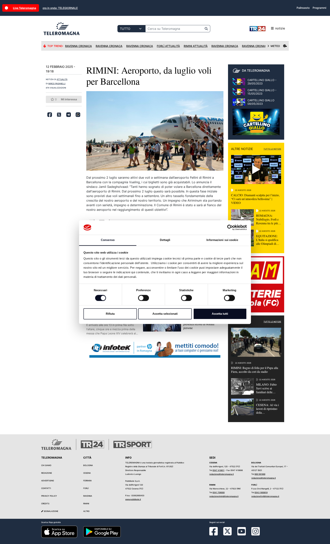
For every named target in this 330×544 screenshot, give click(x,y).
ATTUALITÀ (62, 79)
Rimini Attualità (196, 46)
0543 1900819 (261, 492)
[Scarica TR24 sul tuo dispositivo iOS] (59, 531)
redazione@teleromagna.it (221, 474)
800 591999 (260, 474)
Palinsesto (303, 7)
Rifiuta (110, 313)
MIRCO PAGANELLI (57, 83)
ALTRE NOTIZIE (242, 149)
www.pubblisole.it (133, 499)
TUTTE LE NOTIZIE (272, 149)
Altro (86, 511)
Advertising (47, 480)
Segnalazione (50, 511)
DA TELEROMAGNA (256, 70)
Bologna (88, 465)
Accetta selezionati (165, 313)
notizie (280, 28)
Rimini (86, 503)
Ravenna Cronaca (78, 46)
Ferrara (87, 480)
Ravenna (87, 496)
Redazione (46, 473)
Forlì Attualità (168, 46)
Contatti (46, 488)
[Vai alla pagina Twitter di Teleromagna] (227, 531)
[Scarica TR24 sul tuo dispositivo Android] (102, 531)
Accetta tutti (220, 313)
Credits (45, 503)
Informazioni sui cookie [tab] (222, 240)
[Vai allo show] (256, 124)
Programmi (319, 7)
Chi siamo (46, 465)
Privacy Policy (49, 496)
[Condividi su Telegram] (68, 114)
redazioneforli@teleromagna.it (265, 496)
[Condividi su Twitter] (59, 114)
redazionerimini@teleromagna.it (224, 496)
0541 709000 (219, 492)
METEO (275, 46)
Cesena (87, 473)
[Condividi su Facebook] (49, 114)
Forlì (86, 488)
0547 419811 (218, 470)
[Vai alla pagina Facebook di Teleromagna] (215, 534)
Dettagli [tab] (165, 240)
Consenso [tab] (108, 240)
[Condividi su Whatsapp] (78, 114)
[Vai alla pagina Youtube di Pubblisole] (241, 534)
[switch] (143, 298)
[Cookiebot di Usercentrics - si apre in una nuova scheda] (230, 227)
